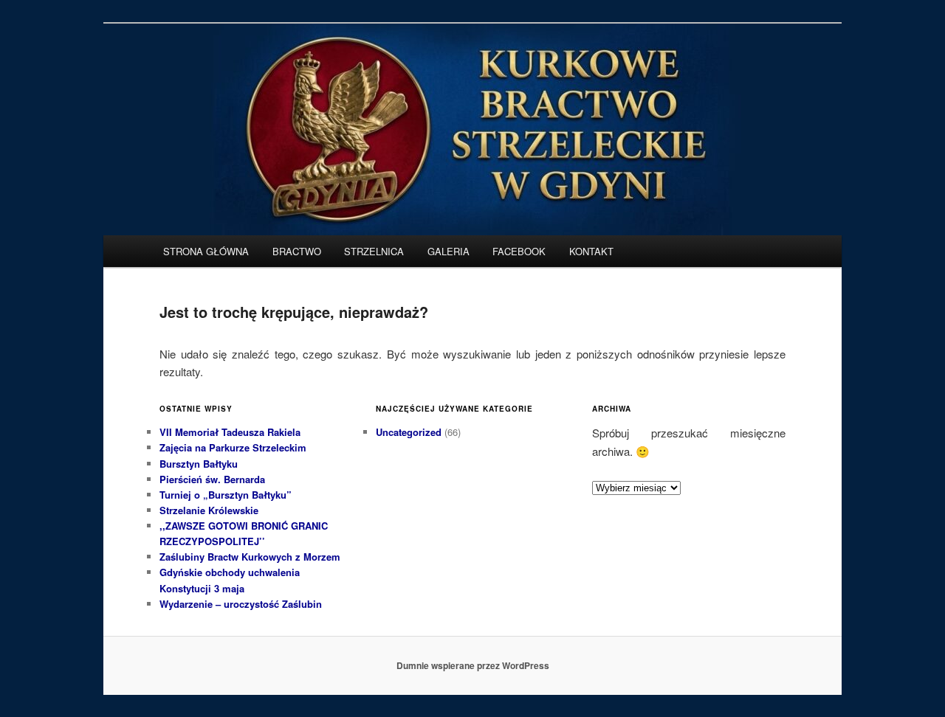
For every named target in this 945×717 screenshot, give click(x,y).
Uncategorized (408, 432)
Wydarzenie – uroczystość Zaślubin (240, 604)
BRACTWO (296, 251)
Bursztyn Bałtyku (198, 464)
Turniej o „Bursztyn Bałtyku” (225, 495)
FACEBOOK (519, 251)
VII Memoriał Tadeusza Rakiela (229, 432)
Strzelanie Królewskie (208, 510)
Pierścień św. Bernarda (212, 479)
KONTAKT (591, 251)
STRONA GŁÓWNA (206, 251)
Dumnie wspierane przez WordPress (472, 665)
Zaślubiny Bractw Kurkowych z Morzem (249, 557)
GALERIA (448, 251)
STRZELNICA (374, 251)
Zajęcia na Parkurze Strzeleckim (232, 447)
